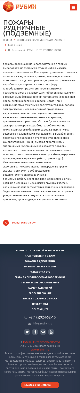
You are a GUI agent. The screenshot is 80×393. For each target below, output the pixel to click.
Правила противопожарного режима (40, 277)
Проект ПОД (40, 304)
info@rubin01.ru (42, 323)
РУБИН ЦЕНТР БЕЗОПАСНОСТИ (41, 342)
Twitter (27, 332)
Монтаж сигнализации (40, 266)
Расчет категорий (40, 288)
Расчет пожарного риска (40, 298)
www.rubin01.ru (40, 349)
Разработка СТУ (40, 272)
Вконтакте (43, 332)
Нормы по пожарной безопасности (40, 250)
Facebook (35, 332)
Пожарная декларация (40, 261)
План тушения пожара (40, 256)
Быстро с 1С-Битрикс (37, 385)
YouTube (51, 332)
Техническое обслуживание (40, 282)
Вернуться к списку (23, 222)
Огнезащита (40, 309)
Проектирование (40, 293)
